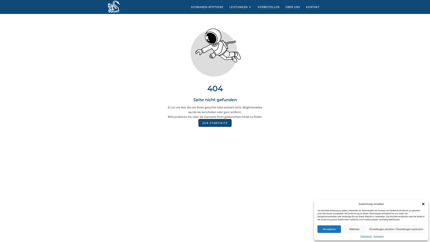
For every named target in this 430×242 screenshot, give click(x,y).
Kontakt (312, 7)
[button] (423, 204)
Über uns (293, 7)
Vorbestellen (269, 7)
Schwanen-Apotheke (207, 7)
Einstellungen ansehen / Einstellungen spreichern (396, 229)
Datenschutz (366, 236)
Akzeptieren (329, 229)
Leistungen (238, 7)
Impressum (379, 236)
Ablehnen (354, 229)
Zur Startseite (215, 123)
